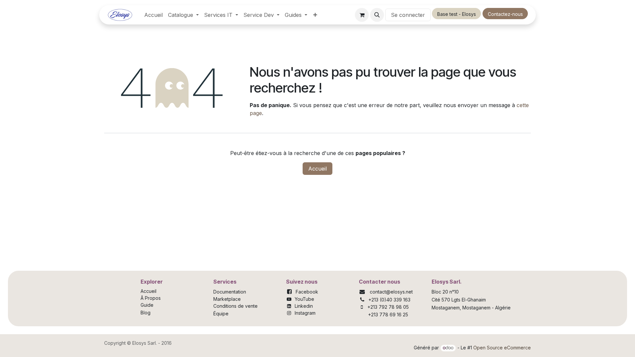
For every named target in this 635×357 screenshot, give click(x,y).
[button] (377, 15)
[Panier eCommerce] (362, 15)
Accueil (317, 168)
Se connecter (408, 15)
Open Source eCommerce (502, 347)
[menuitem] (153, 14)
